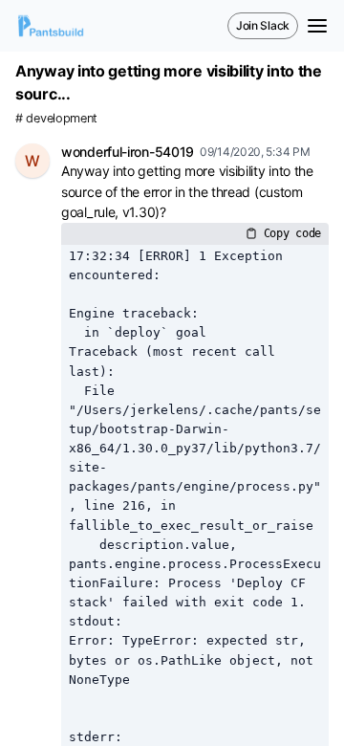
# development (56, 118)
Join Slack (263, 25)
